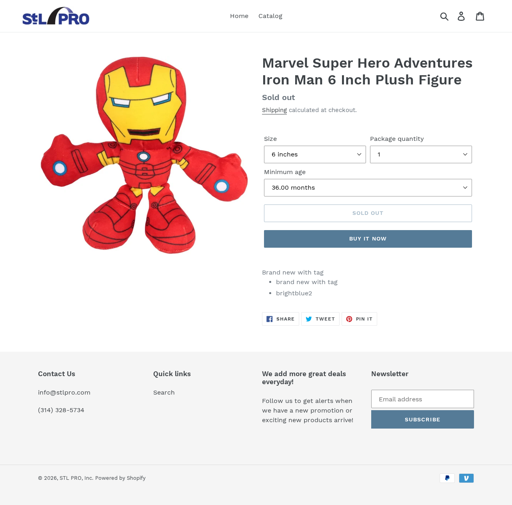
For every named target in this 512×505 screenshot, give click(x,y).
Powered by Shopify (120, 478)
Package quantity (397, 138)
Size (270, 138)
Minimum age (285, 172)
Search (164, 392)
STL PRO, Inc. (76, 478)
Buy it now (368, 238)
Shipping (274, 110)
